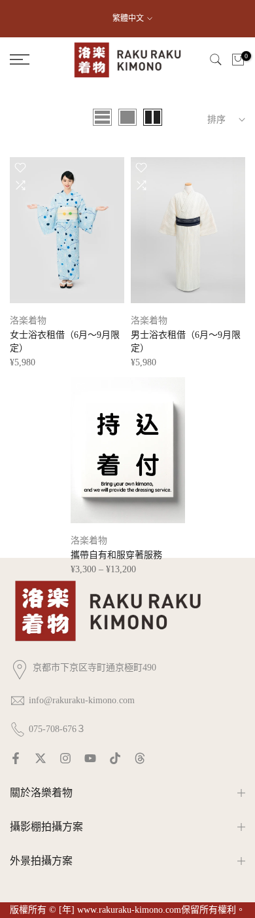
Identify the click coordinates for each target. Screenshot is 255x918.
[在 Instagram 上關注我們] (65, 758)
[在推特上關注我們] (40, 758)
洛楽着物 (28, 320)
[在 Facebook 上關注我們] (16, 758)
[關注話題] (140, 758)
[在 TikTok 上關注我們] (115, 758)
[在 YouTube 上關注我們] (90, 758)
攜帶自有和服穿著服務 (116, 555)
